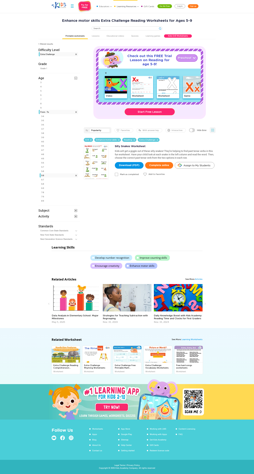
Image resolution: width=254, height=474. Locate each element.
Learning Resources (126, 6)
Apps (94, 434)
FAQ (180, 434)
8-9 (42, 200)
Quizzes (135, 35)
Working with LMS (158, 428)
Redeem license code (159, 450)
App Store (125, 428)
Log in (180, 6)
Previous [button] (49, 303)
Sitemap (124, 439)
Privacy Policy (133, 465)
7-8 (42, 192)
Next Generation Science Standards (56, 239)
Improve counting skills (153, 257)
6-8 (42, 184)
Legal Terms (119, 465)
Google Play (126, 434)
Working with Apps (158, 434)
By (87, 130)
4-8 (42, 154)
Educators (104, 6)
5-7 (42, 167)
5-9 (42, 175)
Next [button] (204, 303)
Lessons (95, 35)
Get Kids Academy (158, 439)
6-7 (42, 179)
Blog (94, 439)
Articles (198, 279)
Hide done (201, 130)
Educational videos (115, 35)
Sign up (193, 6)
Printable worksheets (75, 35)
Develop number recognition (112, 257)
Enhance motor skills (142, 266)
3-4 (42, 116)
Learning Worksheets (191, 339)
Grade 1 (43, 68)
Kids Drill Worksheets (178, 35)
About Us (96, 445)
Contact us (97, 450)
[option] (92, 303)
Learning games (153, 35)
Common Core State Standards (54, 230)
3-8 (42, 133)
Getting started (128, 450)
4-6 (42, 145)
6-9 (42, 188)
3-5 (42, 120)
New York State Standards (52, 234)
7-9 (42, 196)
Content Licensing (187, 428)
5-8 (42, 171)
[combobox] (99, 130)
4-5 (42, 141)
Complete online (159, 165)
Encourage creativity (107, 266)
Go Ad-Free (165, 6)
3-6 (42, 124)
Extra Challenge (47, 54)
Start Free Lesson (150, 111)
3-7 (42, 129)
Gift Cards (148, 6)
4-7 (42, 150)
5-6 (42, 162)
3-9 (42, 137)
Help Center (126, 445)
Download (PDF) (129, 165)
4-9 (42, 158)
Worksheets (97, 428)
